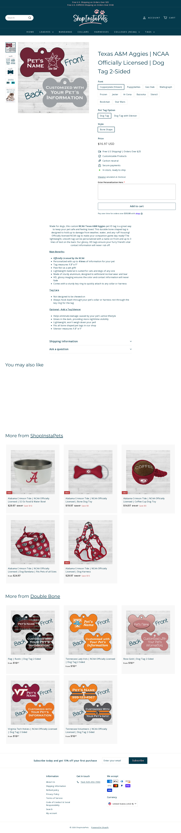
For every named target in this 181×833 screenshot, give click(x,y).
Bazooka (141, 94)
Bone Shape (106, 129)
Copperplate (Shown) (111, 87)
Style (101, 124)
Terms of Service (54, 798)
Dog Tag (104, 115)
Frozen (103, 94)
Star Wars (120, 101)
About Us (50, 782)
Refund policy (52, 790)
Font (100, 81)
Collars (83, 31)
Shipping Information (63, 341)
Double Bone (45, 596)
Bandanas (65, 31)
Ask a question (59, 349)
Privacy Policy (52, 794)
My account (51, 813)
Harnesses (101, 31)
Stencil (154, 94)
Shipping (101, 177)
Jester (115, 94)
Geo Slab (149, 87)
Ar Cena (127, 94)
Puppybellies (133, 87)
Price (101, 138)
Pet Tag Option (106, 110)
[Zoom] (53, 77)
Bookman (105, 101)
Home (30, 31)
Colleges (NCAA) (126, 31)
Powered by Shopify (100, 827)
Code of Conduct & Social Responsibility (58, 804)
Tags (149, 31)
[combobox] (19, 18)
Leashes (45, 31)
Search (49, 809)
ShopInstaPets (46, 435)
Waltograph (166, 87)
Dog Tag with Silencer (125, 115)
